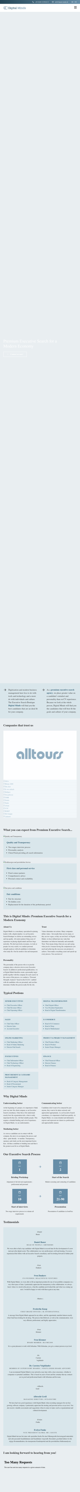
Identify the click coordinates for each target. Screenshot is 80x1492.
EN (76, 2)
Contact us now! (16, 354)
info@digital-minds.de (61, 2)
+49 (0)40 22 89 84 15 (42, 2)
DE (72, 2)
